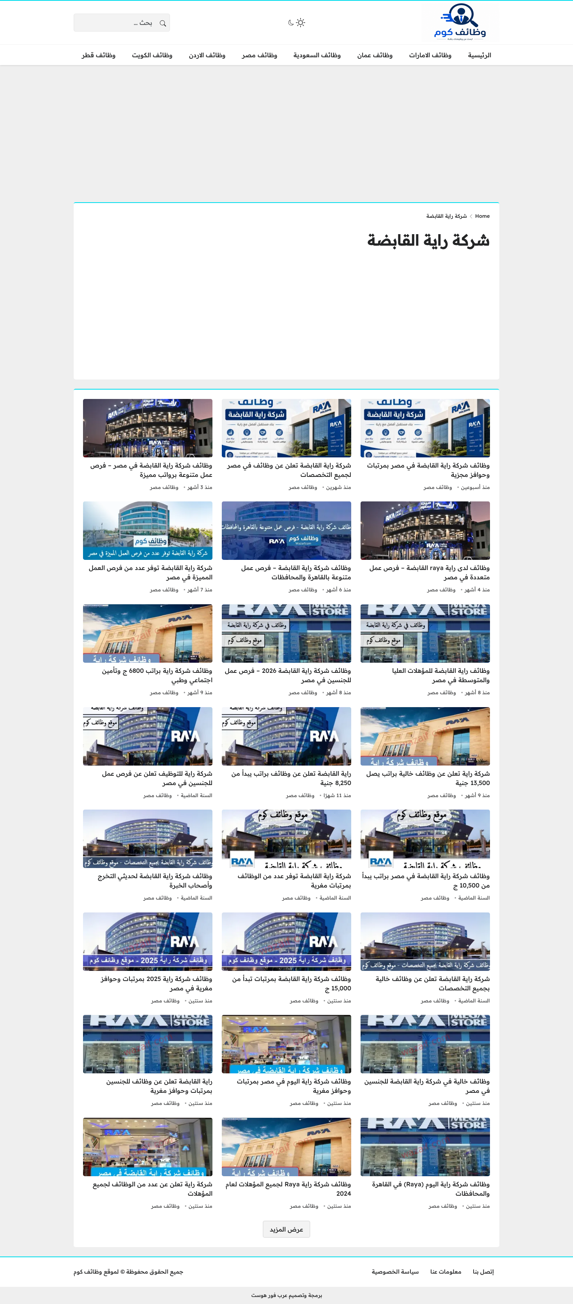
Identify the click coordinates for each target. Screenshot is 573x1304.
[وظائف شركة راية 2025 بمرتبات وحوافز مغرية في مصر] (147, 959)
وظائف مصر (438, 487)
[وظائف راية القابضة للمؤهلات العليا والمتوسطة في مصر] (425, 651)
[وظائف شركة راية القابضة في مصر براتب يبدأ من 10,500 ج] (425, 856)
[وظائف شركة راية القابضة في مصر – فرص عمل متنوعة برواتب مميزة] (147, 445)
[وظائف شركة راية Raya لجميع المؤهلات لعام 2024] (286, 1164)
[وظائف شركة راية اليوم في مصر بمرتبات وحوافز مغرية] (286, 1061)
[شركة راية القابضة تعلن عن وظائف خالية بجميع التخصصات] (425, 959)
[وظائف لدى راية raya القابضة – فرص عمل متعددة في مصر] (425, 548)
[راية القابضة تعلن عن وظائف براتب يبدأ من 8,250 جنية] (286, 754)
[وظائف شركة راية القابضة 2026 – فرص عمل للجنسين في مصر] (286, 651)
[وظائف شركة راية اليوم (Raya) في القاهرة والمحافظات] (425, 1164)
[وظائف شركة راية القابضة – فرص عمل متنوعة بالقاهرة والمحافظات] (286, 548)
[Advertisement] (286, 129)
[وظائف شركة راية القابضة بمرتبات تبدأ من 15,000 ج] (286, 959)
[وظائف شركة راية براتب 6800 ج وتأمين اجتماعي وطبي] (147, 651)
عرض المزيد (286, 1229)
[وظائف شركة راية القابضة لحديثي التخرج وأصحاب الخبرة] (147, 856)
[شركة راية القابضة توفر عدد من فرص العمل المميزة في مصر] (147, 548)
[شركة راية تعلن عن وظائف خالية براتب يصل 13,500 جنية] (425, 754)
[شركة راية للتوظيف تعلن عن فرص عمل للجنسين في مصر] (147, 754)
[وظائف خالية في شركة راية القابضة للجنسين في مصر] (425, 1061)
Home (482, 216)
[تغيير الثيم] (295, 22)
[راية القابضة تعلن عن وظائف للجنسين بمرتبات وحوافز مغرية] (147, 1061)
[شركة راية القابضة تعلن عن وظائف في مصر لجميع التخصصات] (286, 445)
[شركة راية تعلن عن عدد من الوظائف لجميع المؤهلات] (147, 1164)
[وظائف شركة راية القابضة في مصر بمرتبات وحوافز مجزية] (425, 445)
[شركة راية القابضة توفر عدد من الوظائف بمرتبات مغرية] (286, 856)
